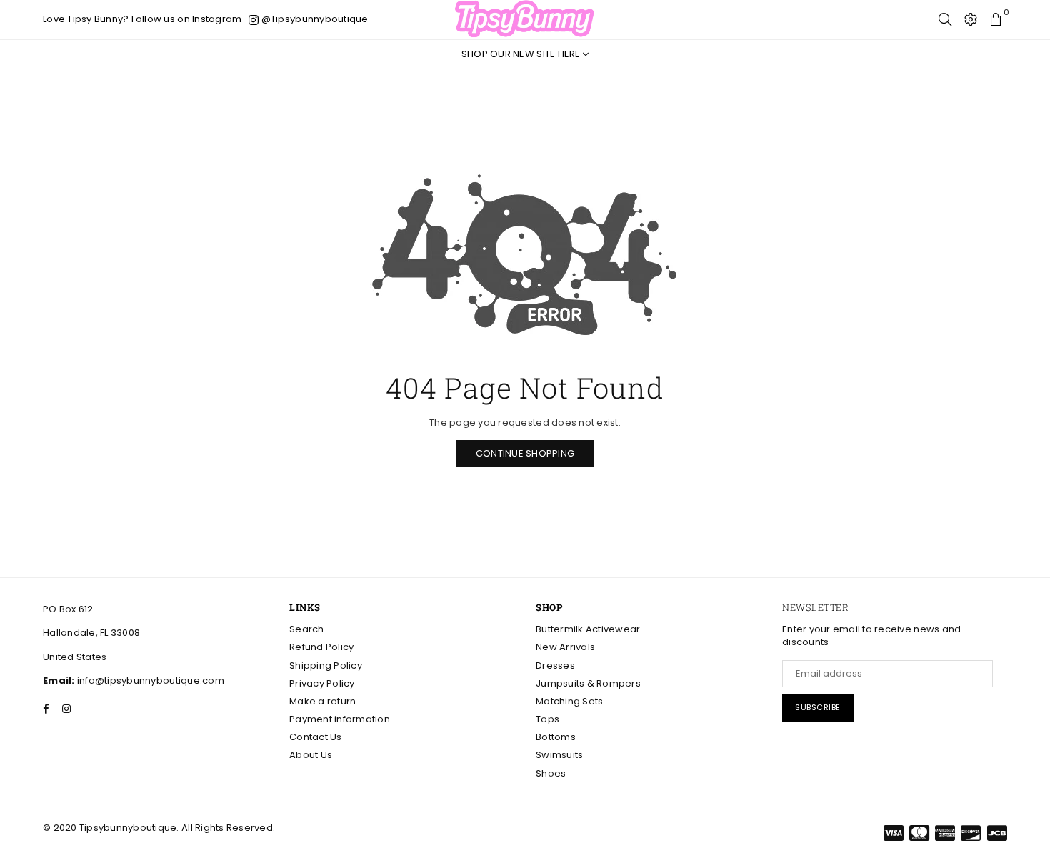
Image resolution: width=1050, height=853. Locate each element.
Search (306, 629)
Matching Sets (569, 701)
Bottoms (556, 737)
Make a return (322, 701)
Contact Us (315, 737)
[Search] (945, 19)
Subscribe (818, 707)
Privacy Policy (322, 683)
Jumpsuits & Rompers (588, 683)
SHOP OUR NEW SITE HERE (522, 54)
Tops (547, 719)
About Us (310, 755)
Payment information (339, 719)
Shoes (551, 773)
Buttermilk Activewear (588, 629)
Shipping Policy (325, 665)
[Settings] (971, 19)
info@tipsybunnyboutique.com (149, 680)
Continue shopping (525, 453)
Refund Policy (321, 647)
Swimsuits (559, 755)
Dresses (555, 665)
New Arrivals (565, 647)
